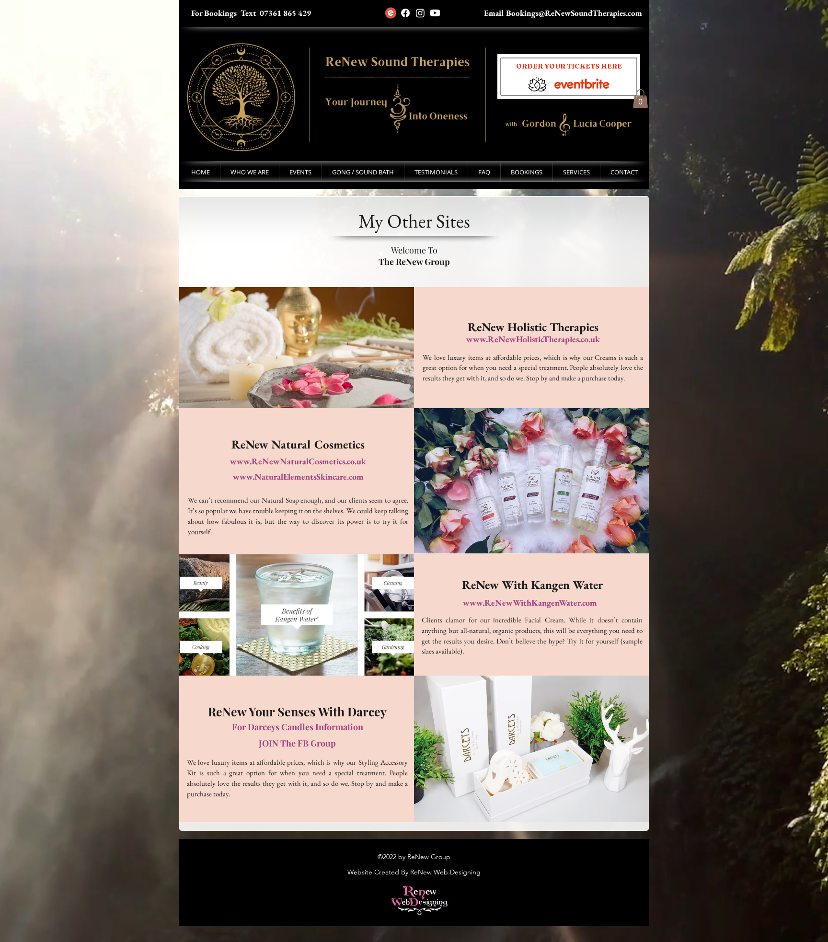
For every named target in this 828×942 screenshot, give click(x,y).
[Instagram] (420, 13)
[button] (363, 172)
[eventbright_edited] (390, 13)
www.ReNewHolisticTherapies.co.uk (533, 339)
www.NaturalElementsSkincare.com (298, 476)
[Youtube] (435, 13)
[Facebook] (405, 13)
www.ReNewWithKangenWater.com (530, 602)
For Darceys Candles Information (297, 727)
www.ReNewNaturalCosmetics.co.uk (298, 461)
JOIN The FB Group (297, 743)
